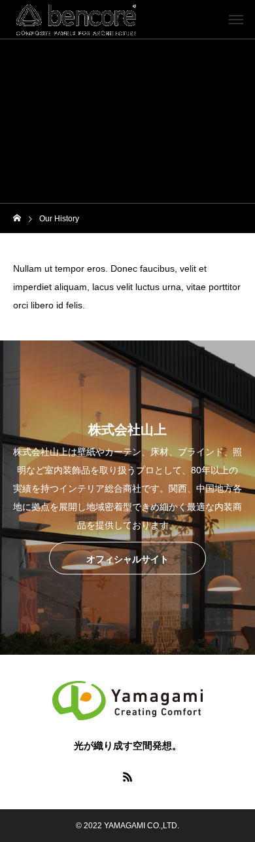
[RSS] (127, 776)
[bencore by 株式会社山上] (76, 19)
